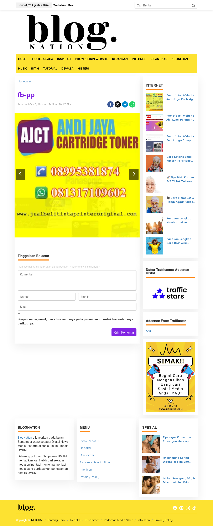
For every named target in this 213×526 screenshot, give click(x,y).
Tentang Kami (89, 440)
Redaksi (85, 448)
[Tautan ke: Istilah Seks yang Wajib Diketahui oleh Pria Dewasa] (151, 485)
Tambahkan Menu (63, 5)
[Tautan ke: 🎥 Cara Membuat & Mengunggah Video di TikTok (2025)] (154, 204)
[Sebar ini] (110, 104)
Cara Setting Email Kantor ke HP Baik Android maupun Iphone (179, 159)
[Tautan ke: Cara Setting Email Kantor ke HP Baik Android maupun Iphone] (154, 163)
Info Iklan (86, 469)
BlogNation (25, 437)
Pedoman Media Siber (95, 462)
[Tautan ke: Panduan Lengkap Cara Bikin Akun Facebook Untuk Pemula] (154, 245)
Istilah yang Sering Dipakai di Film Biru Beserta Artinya (176, 460)
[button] (193, 5)
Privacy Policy (89, 477)
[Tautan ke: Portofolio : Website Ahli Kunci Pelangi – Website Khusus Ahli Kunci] (154, 122)
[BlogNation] (68, 32)
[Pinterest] (181, 508)
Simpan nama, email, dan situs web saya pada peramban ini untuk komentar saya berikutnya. (75, 321)
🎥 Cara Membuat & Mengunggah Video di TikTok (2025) (180, 200)
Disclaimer (87, 455)
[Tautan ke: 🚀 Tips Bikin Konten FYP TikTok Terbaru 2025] (154, 184)
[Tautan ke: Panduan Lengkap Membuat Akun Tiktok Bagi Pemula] (154, 225)
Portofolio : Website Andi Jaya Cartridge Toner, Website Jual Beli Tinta (180, 97)
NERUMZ (37, 520)
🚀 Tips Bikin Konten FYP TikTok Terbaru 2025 (180, 179)
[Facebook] (175, 508)
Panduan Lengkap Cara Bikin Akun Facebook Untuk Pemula (178, 241)
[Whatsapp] (132, 104)
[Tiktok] (194, 508)
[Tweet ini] (118, 104)
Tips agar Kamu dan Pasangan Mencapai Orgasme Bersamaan (177, 439)
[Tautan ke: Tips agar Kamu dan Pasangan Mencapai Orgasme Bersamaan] (151, 444)
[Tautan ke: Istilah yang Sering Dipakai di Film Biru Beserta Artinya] (151, 464)
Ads (148, 331)
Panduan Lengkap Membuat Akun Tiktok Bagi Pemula (179, 220)
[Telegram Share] (125, 104)
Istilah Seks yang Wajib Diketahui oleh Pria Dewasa (179, 480)
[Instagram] (188, 508)
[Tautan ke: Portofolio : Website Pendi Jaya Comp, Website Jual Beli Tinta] (154, 143)
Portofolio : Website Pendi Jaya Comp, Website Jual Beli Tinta (180, 138)
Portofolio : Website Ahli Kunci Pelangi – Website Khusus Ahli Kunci (180, 117)
